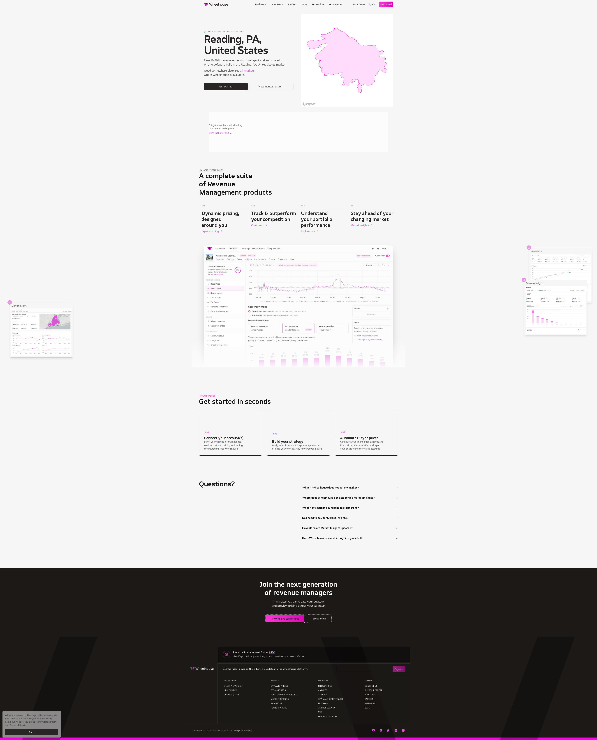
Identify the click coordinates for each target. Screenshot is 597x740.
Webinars (370, 704)
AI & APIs (276, 4)
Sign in (371, 4)
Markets (322, 691)
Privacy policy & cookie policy (219, 730)
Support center (373, 691)
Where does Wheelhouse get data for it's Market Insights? (338, 498)
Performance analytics (284, 695)
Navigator (276, 704)
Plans (304, 4)
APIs (320, 712)
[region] (347, 60)
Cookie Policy (49, 721)
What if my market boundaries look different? (330, 508)
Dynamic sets (278, 691)
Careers (369, 699)
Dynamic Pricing (280, 686)
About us (370, 695)
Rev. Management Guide (330, 699)
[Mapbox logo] (309, 104)
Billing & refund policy (243, 730)
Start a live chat (233, 686)
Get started (386, 4)
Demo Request (231, 695)
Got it (31, 732)
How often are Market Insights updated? (327, 528)
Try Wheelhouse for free (285, 618)
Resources (334, 4)
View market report (271, 86)
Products (259, 4)
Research (317, 4)
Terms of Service (18, 725)
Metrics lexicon (327, 708)
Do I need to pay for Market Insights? (325, 518)
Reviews (292, 4)
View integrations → (220, 133)
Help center (230, 691)
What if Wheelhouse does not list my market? (330, 488)
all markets (247, 70)
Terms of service (199, 730)
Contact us (371, 686)
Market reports (280, 699)
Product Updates (327, 717)
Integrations (325, 686)
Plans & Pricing (279, 708)
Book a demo (319, 618)
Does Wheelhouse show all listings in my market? (332, 538)
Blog (367, 708)
